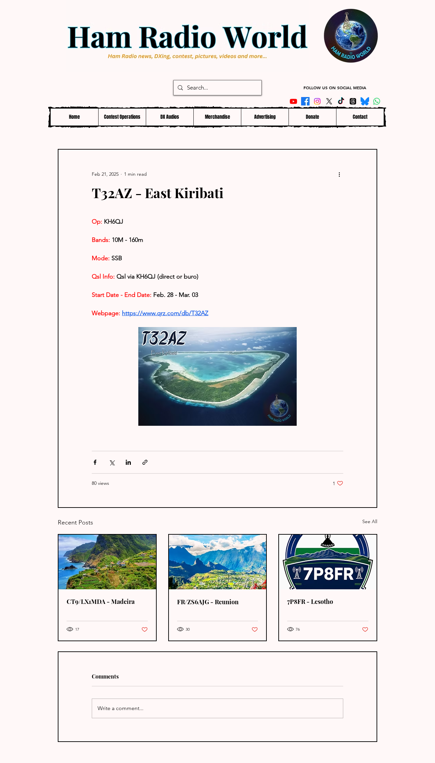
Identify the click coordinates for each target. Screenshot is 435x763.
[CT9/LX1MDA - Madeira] (107, 562)
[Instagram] (317, 101)
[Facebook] (305, 101)
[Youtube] (293, 101)
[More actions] (339, 174)
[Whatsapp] (376, 101)
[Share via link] (145, 462)
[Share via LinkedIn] (128, 462)
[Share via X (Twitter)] (111, 462)
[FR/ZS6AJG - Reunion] (217, 562)
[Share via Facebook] (95, 462)
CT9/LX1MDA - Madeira (101, 601)
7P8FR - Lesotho (310, 601)
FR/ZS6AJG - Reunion (208, 602)
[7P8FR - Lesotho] (328, 562)
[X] (329, 101)
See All (369, 521)
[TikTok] (341, 101)
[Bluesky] (365, 101)
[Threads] (353, 101)
